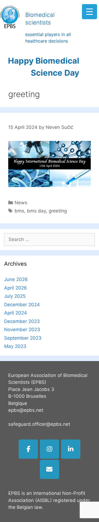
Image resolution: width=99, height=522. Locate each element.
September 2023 (23, 338)
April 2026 (15, 288)
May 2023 (15, 346)
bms (19, 211)
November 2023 (22, 329)
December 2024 (22, 304)
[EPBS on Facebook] (28, 449)
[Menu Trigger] (89, 11)
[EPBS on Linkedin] (70, 449)
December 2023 (22, 321)
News (21, 202)
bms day (36, 211)
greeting (58, 211)
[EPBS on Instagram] (49, 449)
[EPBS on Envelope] (49, 469)
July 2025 (15, 296)
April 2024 (15, 313)
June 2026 (16, 279)
